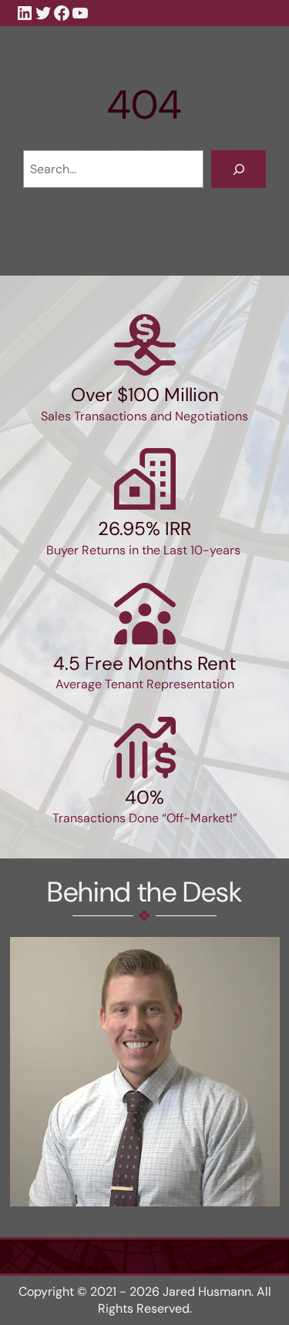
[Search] (238, 169)
